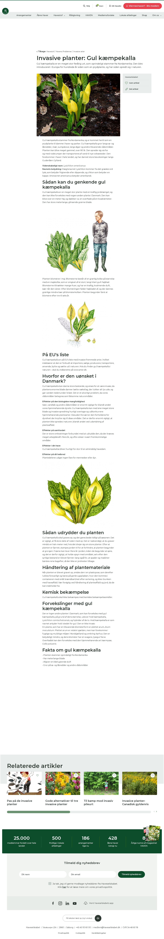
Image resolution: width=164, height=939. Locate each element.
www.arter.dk (80, 370)
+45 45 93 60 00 (83, 927)
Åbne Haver (42, 15)
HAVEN (89, 15)
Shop (144, 15)
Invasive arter (79, 51)
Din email (75, 874)
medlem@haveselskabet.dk (106, 927)
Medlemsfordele (106, 15)
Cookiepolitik (80, 933)
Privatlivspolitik (63, 933)
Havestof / (50, 51)
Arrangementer (23, 15)
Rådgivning (74, 15)
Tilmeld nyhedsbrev (131, 874)
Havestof (58, 15)
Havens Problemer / (64, 51)
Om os (155, 15)
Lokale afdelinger (128, 15)
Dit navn (25, 874)
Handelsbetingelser (99, 933)
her (64, 887)
